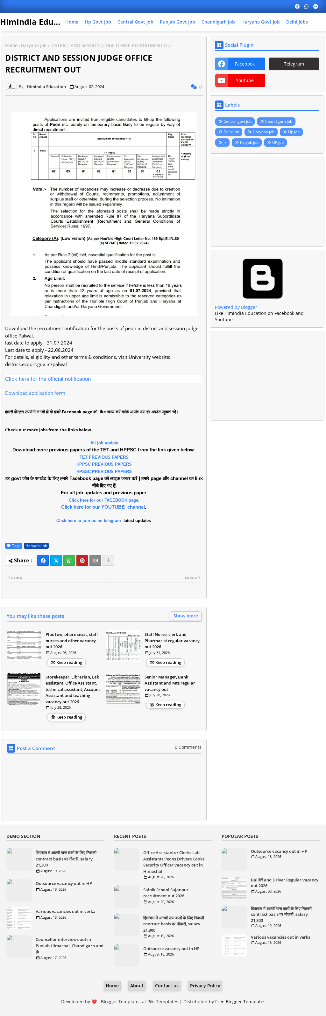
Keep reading (69, 662)
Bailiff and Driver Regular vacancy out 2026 (284, 882)
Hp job (294, 132)
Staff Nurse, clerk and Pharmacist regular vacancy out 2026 (172, 640)
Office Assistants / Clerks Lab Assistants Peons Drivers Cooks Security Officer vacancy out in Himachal (173, 862)
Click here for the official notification (48, 379)
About (137, 986)
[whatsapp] (306, 6)
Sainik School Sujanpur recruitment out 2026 (165, 893)
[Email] (95, 560)
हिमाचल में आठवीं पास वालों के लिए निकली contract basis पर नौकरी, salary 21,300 (66, 859)
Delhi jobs (297, 22)
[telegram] (316, 6)
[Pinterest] (82, 560)
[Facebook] (43, 560)
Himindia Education (39, 21)
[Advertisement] (267, 201)
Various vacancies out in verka (66, 911)
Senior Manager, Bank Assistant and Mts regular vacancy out (170, 683)
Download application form (35, 393)
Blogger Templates (121, 1002)
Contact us (167, 986)
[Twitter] (56, 560)
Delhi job (231, 132)
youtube (245, 80)
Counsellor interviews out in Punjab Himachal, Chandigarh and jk (69, 945)
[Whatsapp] (69, 560)
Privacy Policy (205, 986)
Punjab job (249, 142)
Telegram (294, 64)
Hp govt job (98, 22)
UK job (278, 142)
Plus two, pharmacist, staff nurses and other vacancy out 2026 (72, 640)
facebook (245, 64)
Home (71, 22)
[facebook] (297, 6)
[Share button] (108, 560)
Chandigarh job (218, 22)
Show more (186, 616)
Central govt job (135, 22)
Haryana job (34, 45)
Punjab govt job (177, 22)
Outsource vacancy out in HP (64, 883)
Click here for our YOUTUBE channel (103, 507)
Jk (224, 142)
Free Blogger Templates (240, 1002)
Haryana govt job (260, 22)
